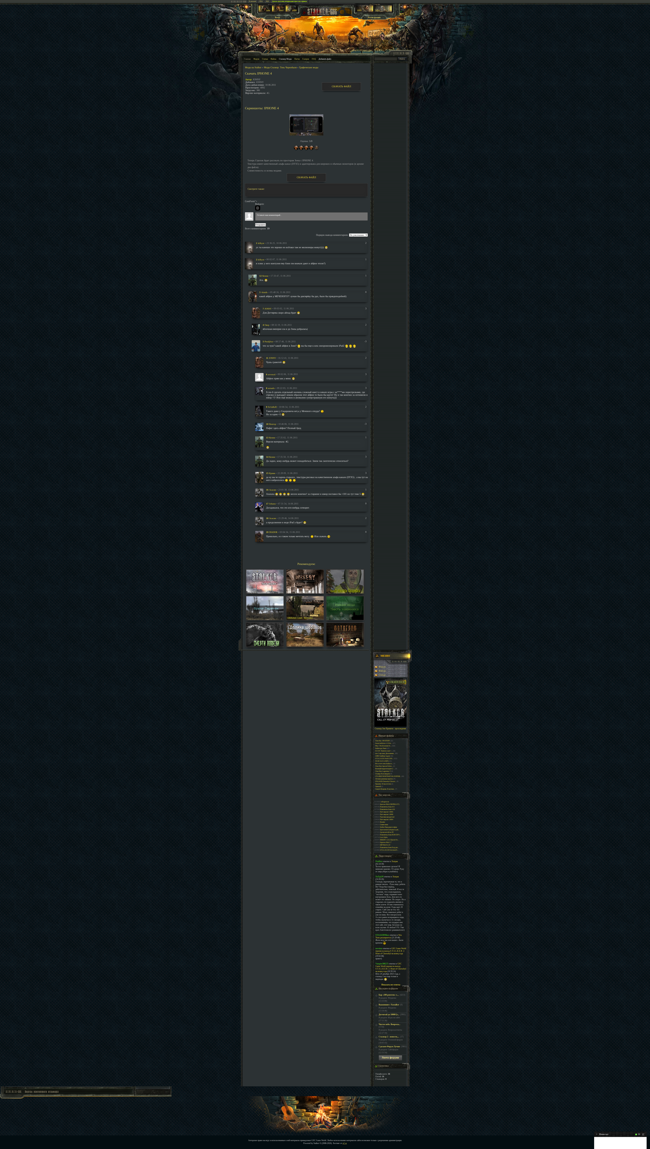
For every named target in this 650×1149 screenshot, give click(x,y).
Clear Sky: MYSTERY (382, 741)
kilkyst (261, 243)
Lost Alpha (383, 837)
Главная (247, 59)
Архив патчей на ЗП (387, 832)
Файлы (273, 59)
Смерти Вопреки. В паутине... (385, 789)
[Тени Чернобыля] (278, 11)
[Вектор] (259, 426)
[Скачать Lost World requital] (345, 592)
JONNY (268, 308)
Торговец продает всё (387, 817)
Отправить (260, 224)
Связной (378, 786)
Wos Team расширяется (388, 936)
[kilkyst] (249, 247)
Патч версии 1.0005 (386, 812)
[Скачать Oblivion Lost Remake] (305, 619)
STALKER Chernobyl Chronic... (385, 781)
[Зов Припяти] (364, 11)
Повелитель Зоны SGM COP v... (390, 835)
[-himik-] (252, 296)
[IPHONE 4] (306, 125)
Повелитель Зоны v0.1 (387, 807)
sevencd (271, 374)
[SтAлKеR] (259, 411)
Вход (277, 17)
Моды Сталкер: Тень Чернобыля (280, 67)
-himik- (264, 292)
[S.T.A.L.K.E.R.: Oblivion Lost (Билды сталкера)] (265, 11)
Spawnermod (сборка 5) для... (389, 830)
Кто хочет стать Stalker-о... (384, 763)
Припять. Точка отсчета (383, 784)
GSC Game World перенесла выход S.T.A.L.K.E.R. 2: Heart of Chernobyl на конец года (390, 951)
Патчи (297, 59)
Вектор (272, 424)
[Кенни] (252, 280)
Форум (256, 59)
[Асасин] (259, 492)
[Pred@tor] (256, 345)
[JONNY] (256, 312)
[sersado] (259, 390)
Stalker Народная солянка (388, 827)
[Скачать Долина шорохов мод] (305, 646)
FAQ (314, 59)
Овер (267, 325)
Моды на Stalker (253, 67)
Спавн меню (384, 824)
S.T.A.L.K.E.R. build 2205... (384, 758)
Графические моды (308, 67)
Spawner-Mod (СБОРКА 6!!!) (389, 804)
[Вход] (257, 208)
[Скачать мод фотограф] (345, 646)
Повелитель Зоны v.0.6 (387, 809)
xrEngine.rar (385, 802)
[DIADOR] (259, 536)
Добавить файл (325, 59)
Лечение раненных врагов (384, 779)
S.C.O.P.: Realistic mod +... (383, 751)
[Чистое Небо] (292, 11)
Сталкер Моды (285, 59)
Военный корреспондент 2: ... (385, 769)
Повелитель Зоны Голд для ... (389, 847)
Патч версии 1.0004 (386, 819)
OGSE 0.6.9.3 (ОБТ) (382, 761)
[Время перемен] (265, 619)
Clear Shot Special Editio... (384, 766)
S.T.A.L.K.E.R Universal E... (389, 850)
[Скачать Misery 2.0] (305, 592)
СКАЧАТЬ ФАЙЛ (341, 86)
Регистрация (374, 17)
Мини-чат (602, 1134)
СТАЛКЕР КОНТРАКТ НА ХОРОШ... (388, 776)
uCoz (345, 1143)
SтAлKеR (272, 407)
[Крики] (259, 477)
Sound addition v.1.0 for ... (383, 743)
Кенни (265, 276)
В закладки (252, 1)
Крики (272, 473)
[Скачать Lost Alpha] (265, 592)
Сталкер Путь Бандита (382, 774)
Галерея (305, 59)
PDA (261, 1)
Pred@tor (269, 341)
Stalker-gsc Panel (380, 748)
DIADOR (273, 532)
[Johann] (259, 506)
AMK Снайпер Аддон (382, 756)
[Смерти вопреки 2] (265, 646)
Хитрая (395, 861)
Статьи (265, 59)
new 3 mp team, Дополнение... (385, 753)
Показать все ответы (390, 985)
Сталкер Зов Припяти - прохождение (390, 728)
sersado (271, 388)
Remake (382, 822)
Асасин (272, 490)
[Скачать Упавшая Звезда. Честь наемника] (345, 619)
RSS (267, 1)
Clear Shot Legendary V (383, 771)
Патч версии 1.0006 (386, 814)
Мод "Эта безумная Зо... (383, 746)
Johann (272, 503)
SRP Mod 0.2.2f (385, 845)
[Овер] (256, 329)
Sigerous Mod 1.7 (386, 842)
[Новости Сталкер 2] (383, 11)
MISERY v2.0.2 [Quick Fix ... (389, 840)
